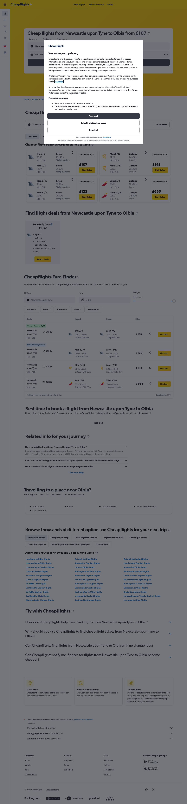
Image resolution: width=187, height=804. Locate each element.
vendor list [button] (59, 82)
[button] (93, 116)
